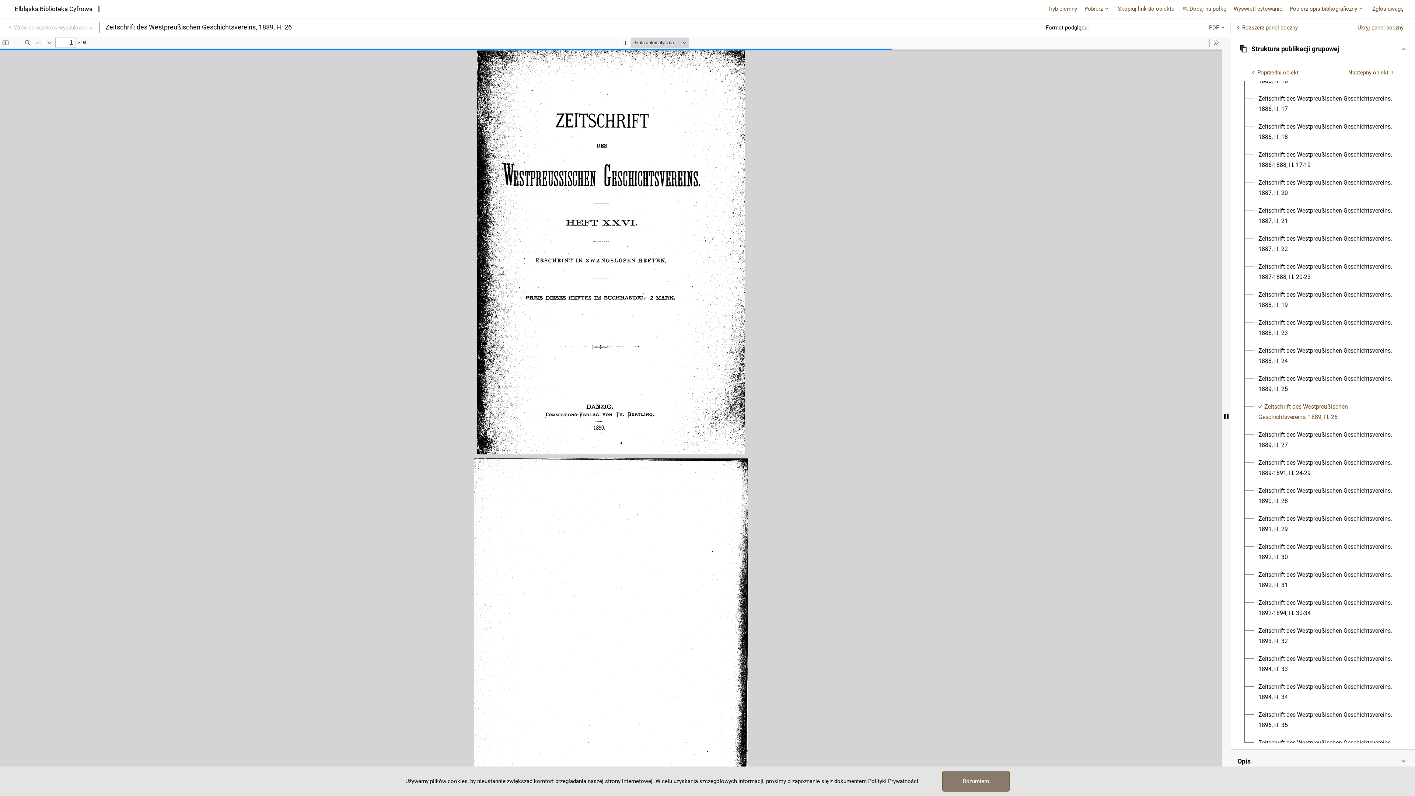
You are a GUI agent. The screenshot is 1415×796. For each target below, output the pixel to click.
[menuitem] (1327, 103)
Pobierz (1093, 9)
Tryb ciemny (1062, 9)
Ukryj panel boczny (1381, 27)
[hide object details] (1226, 416)
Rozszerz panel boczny (1270, 27)
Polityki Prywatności (893, 781)
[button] (1323, 49)
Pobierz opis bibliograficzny (1323, 9)
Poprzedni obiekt (1278, 72)
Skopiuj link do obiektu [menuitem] (1146, 9)
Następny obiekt (1368, 72)
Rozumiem (976, 781)
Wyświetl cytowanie (1258, 9)
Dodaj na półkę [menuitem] (1207, 9)
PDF (1214, 27)
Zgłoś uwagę (1388, 9)
